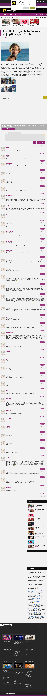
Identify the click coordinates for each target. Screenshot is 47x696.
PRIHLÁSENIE (42, 1)
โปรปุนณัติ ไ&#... (31, 599)
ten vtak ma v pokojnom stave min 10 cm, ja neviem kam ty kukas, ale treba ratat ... (36, 584)
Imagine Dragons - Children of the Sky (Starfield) (17, 676)
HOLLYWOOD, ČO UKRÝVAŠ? (39, 519)
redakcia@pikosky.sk (11, 693)
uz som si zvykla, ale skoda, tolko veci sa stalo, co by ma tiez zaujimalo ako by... (36, 577)
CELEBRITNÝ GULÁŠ (38, 14)
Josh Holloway (14, 98)
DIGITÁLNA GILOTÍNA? (40, 545)
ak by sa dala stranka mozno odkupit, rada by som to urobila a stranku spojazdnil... (36, 614)
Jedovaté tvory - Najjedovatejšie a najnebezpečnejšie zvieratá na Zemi (28, 676)
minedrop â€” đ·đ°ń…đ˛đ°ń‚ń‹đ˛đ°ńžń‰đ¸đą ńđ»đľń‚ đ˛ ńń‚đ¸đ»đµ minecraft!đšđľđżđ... (36, 593)
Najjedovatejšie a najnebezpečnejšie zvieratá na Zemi (28, 685)
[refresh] (42, 146)
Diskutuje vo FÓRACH (40, 17)
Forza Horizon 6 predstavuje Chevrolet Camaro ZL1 (18, 652)
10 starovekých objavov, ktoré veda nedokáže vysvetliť (29, 671)
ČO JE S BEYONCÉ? (39, 536)
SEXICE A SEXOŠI (18, 14)
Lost (19, 98)
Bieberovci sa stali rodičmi (14, 25)
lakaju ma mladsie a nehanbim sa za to (35, 596)
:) (34, 142)
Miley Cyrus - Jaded (17, 683)
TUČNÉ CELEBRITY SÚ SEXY (34, 601)
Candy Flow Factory (6, 641)
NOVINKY (5, 14)
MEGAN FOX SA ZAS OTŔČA (34, 595)
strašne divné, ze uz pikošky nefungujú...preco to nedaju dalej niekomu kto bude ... (36, 588)
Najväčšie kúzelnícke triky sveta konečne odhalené (29, 689)
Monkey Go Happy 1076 (7, 649)
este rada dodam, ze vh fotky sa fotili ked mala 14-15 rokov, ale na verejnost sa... (36, 606)
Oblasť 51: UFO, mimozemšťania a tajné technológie (29, 681)
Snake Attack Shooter (6, 647)
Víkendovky (27, 647)
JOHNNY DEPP (18, 17)
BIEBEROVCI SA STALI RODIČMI (35, 571)
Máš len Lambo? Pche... (29, 649)
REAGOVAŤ (42, 153)
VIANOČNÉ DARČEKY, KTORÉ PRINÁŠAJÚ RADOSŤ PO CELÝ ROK (39, 505)
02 (36, 145)
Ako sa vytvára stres (28, 641)
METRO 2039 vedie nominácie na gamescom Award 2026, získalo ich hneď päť (18, 647)
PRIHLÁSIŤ (8, 128)
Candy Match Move (6, 654)
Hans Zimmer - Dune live (18, 670)
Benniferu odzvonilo (23, 25)
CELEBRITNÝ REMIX (39, 541)
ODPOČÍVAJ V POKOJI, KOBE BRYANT (36, 616)
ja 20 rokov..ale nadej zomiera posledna (35, 580)
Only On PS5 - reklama (18, 655)
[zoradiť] (44, 146)
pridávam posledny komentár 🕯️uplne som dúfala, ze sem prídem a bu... (36, 573)
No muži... (27, 651)
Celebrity (9, 98)
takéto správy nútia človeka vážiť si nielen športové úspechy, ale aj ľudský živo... (36, 618)
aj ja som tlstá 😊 (31, 602)
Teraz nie (26, 8)
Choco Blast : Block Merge (7, 651)
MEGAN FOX (11, 17)
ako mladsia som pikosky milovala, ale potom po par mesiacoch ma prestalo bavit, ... (36, 610)
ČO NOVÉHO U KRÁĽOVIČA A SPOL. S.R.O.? (39, 533)
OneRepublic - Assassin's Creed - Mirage (18, 673)
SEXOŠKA (6, 17)
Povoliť (32, 8)
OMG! (10, 14)
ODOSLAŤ (41, 142)
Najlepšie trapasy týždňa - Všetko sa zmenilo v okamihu (29, 655)
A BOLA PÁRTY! (31, 582)
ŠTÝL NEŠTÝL (27, 14)
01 (33, 145)
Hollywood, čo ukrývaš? (33, 25)
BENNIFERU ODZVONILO (40, 514)
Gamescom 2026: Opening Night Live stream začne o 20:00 (18, 642)
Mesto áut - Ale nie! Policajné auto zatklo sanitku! (6, 682)
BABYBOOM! (37, 523)
